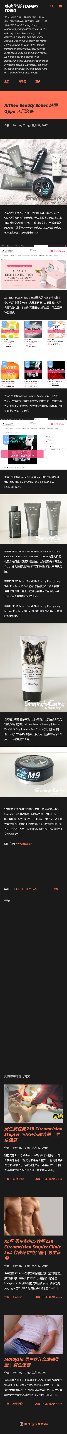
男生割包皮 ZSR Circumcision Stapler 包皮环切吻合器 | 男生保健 (33, 1134)
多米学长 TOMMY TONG (21, 8)
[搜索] (52, 6)
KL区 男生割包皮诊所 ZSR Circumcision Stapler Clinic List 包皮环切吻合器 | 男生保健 (32, 1249)
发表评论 (18, 1403)
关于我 (22, 81)
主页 (6, 81)
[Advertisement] (33, 1029)
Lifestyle (19, 889)
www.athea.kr (24, 843)
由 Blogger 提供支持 (36, 1424)
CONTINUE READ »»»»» (48, 1178)
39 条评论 (18, 1178)
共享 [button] (55, 889)
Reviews (31, 889)
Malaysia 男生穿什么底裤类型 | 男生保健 (31, 1362)
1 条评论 (17, 1297)
